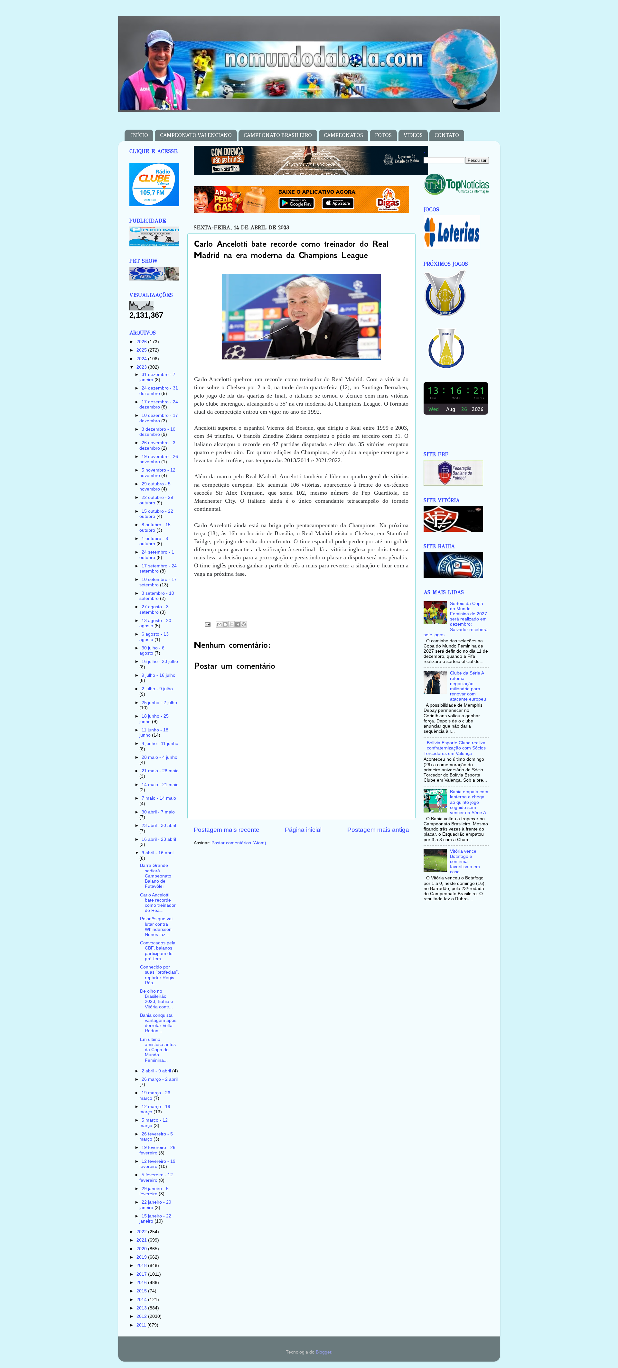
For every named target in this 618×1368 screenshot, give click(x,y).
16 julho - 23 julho (160, 661)
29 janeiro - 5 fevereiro (154, 1191)
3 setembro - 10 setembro (156, 596)
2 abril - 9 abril (157, 1071)
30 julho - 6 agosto (151, 651)
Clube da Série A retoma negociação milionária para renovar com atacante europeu (468, 686)
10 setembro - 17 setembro (158, 582)
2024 (142, 358)
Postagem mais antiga (378, 829)
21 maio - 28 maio (160, 770)
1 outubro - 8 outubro (153, 541)
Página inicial (303, 829)
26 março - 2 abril (160, 1079)
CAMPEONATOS (343, 135)
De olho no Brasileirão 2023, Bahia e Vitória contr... (156, 999)
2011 (141, 1325)
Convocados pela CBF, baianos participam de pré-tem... (157, 951)
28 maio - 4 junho (159, 757)
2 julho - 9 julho (157, 688)
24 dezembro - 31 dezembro (158, 391)
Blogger (323, 1352)
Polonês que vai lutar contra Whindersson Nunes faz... (156, 926)
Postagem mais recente (226, 829)
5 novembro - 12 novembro (157, 473)
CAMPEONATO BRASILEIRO (278, 135)
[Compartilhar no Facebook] (237, 624)
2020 (142, 1248)
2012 (142, 1316)
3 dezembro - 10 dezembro (157, 432)
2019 (142, 1257)
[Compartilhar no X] (231, 624)
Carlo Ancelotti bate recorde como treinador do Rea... (158, 903)
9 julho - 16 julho (158, 675)
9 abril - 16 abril (157, 852)
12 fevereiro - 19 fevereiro (157, 1164)
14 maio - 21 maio (160, 784)
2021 (142, 1240)
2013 (142, 1308)
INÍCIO (139, 135)
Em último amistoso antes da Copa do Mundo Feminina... (158, 1050)
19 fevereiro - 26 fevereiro (157, 1150)
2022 (142, 1231)
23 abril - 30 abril (159, 825)
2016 (142, 1282)
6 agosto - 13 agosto (154, 637)
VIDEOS (413, 135)
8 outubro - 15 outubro (155, 527)
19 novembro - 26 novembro (158, 459)
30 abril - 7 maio (158, 812)
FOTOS (383, 135)
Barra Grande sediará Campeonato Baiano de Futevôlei (155, 876)
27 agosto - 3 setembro (154, 609)
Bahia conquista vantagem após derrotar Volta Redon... (158, 1023)
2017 (142, 1274)
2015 (142, 1291)
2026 (142, 341)
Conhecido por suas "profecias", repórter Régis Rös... (159, 975)
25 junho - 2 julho (159, 702)
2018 (142, 1265)
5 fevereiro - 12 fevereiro (156, 1177)
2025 (142, 350)
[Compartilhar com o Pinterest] (243, 624)
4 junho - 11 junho (160, 743)
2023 (142, 367)
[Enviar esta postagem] (207, 624)
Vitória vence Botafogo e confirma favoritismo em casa (465, 862)
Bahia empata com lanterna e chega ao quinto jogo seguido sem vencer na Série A (469, 802)
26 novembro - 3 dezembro (157, 445)
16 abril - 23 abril (159, 839)
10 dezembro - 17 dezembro (158, 418)
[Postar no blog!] (225, 624)
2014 (142, 1299)
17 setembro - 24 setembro (158, 569)
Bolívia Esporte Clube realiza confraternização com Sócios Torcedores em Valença (455, 748)
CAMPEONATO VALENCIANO (196, 135)
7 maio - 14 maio (159, 798)
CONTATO (447, 135)
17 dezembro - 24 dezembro (158, 404)
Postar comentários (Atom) (238, 842)
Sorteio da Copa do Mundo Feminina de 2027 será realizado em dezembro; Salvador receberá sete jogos (456, 619)
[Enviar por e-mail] (219, 624)
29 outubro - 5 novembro (155, 486)
